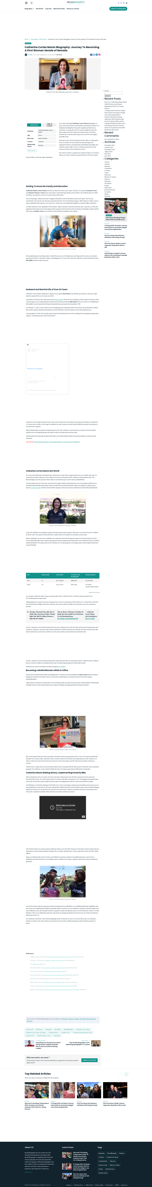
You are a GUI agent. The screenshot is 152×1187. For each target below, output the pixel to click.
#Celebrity (101, 1157)
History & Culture (73, 9)
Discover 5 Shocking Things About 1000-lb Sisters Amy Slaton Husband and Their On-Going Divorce (115, 105)
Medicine (107, 181)
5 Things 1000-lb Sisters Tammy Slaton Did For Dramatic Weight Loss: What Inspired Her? (114, 113)
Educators (107, 175)
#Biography (48, 1029)
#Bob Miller (57, 1029)
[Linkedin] (96, 55)
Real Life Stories (59, 9)
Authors (107, 164)
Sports (106, 194)
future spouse (59, 299)
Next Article (85, 1040)
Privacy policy (99, 1185)
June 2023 (107, 156)
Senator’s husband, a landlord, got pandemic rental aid (54, 967)
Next (126, 1074)
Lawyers (107, 179)
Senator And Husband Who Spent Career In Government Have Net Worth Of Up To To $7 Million (59, 989)
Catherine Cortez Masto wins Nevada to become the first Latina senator (59, 957)
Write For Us (89, 1185)
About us (68, 1185)
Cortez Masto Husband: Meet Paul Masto (53, 971)
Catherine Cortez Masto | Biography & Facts (54, 960)
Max (31, 54)
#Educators (113, 1161)
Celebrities (108, 168)
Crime (106, 173)
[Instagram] (99, 55)
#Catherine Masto (53, 1032)
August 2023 (108, 152)
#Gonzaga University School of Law (82, 1032)
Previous (121, 1074)
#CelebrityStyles (102, 1161)
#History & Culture (115, 1165)
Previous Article (41, 1040)
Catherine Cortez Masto (38, 964)
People (106, 185)
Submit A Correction (89, 1060)
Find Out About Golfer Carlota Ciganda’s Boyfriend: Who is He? (114, 122)
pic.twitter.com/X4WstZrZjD (67, 618)
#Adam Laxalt (29, 1029)
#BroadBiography (68, 1029)
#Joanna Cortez (30, 1035)
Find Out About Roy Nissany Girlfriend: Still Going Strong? (114, 118)
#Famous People (102, 1165)
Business (107, 166)
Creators (107, 170)
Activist (106, 162)
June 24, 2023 (90, 618)
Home (27, 39)
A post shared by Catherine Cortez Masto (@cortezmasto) (41, 390)
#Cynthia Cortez (65, 1032)
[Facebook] (91, 55)
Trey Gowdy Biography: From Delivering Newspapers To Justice (78, 1043)
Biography (29, 9)
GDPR (117, 1185)
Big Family (33, 978)
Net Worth (39, 9)
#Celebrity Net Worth (112, 1157)
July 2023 (107, 154)
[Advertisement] (76, 24)
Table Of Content (49, 125)
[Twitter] (94, 55)
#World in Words (102, 1173)
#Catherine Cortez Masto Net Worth (36, 1032)
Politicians (42, 39)
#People (100, 1169)
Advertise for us (78, 1185)
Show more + (32, 150)
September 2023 (109, 149)
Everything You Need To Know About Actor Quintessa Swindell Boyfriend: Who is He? (114, 128)
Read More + (29, 1172)
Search (106, 91)
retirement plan (36, 488)
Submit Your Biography (118, 8)
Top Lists (48, 9)
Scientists (107, 192)
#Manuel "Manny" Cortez (44, 1035)
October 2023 (108, 147)
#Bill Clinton (39, 1029)
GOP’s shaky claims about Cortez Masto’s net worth (53, 982)
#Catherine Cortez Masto (83, 1029)
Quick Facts (34, 125)
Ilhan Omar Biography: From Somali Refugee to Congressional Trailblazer (57, 442)
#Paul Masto (57, 1035)
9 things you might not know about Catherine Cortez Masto (54, 975)
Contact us (124, 1185)
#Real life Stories (109, 1169)
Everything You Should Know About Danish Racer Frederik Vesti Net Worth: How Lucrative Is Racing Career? (48, 1045)
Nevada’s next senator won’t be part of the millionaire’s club (58, 986)
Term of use (109, 1185)
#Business (121, 1153)
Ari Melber (62, 666)
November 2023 (109, 145)
